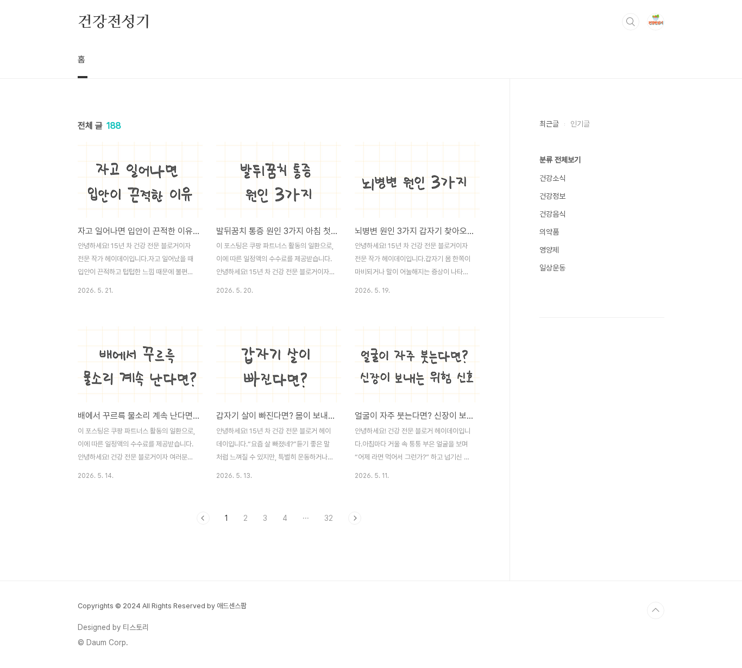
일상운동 (552, 267)
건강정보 (552, 196)
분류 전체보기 (560, 159)
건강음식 (552, 214)
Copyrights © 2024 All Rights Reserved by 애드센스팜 (162, 606)
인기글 (580, 123)
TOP (655, 610)
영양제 (549, 249)
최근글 (549, 123)
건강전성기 (114, 21)
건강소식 (552, 178)
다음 (354, 518)
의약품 (549, 232)
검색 (630, 22)
